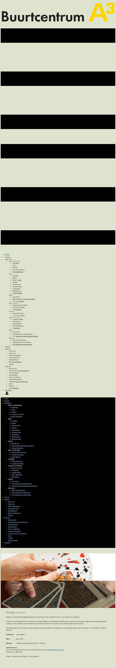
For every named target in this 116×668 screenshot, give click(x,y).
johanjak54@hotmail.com (56, 650)
